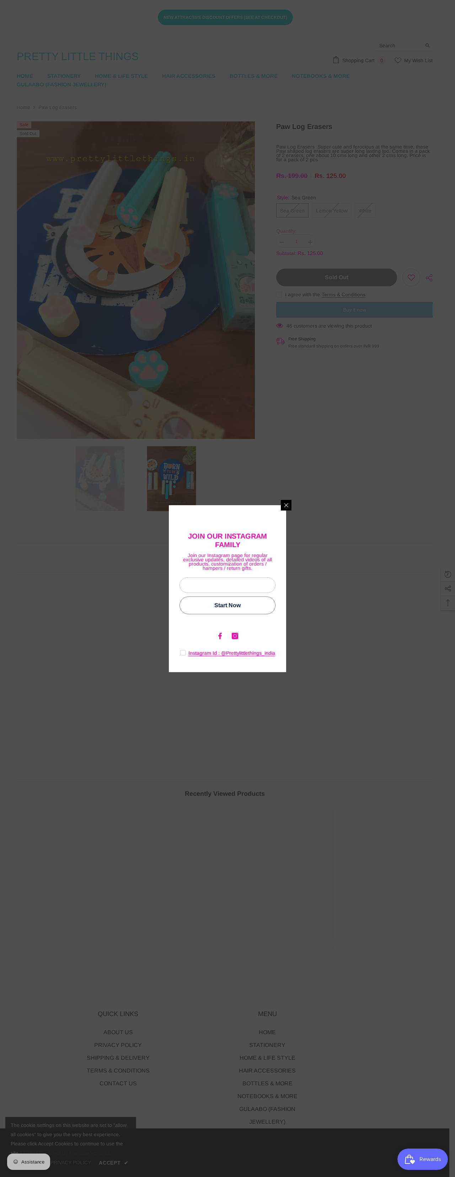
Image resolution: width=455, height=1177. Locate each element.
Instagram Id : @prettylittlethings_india (231, 653)
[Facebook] (220, 635)
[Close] (286, 505)
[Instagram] (235, 635)
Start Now (227, 605)
